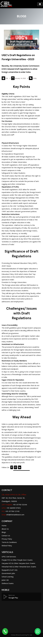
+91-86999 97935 (11, 508)
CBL (7, 78)
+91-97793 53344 (14, 504)
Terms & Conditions (9, 542)
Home (4, 525)
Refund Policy (7, 545)
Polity (35, 78)
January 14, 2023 (20, 78)
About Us (5, 529)
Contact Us (6, 535)
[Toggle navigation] (39, 4)
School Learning (7, 577)
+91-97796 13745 (10, 511)
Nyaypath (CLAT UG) (9, 570)
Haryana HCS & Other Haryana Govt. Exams (18, 563)
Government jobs (8, 573)
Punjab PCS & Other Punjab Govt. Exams (17, 560)
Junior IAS (5, 580)
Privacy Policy (7, 539)
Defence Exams (8, 583)
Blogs (4, 532)
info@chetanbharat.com (15, 514)
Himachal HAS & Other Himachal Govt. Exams (19, 566)
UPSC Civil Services (9, 556)
